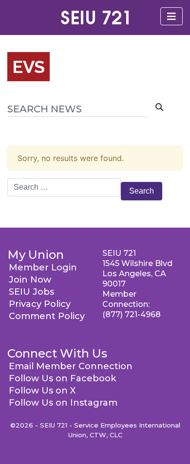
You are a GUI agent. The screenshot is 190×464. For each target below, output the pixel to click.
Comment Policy (47, 316)
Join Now (30, 279)
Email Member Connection (71, 366)
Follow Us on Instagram (63, 402)
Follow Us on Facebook (62, 378)
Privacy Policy (40, 304)
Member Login (43, 267)
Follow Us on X (42, 390)
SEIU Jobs (31, 291)
